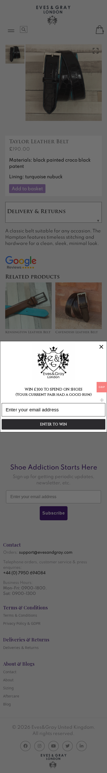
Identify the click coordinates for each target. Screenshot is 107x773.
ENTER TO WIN (53, 424)
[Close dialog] (101, 346)
